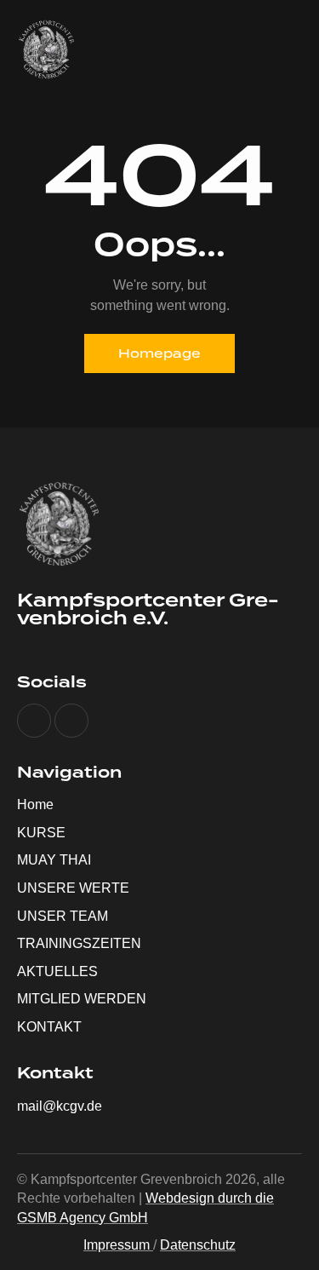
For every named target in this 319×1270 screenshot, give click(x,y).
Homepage (159, 353)
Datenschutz (198, 1245)
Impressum (116, 1245)
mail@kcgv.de (59, 1106)
